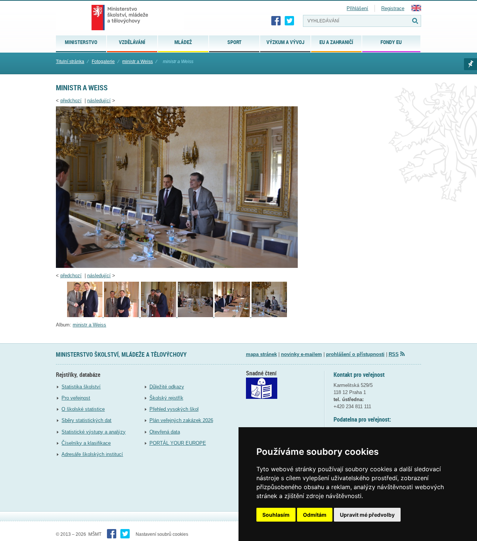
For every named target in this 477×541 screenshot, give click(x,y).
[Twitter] (289, 21)
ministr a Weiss (137, 61)
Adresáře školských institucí (92, 454)
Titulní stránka (70, 61)
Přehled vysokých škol (174, 409)
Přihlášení (357, 8)
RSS (394, 354)
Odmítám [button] (314, 515)
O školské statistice (83, 409)
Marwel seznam (470, 64)
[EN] (416, 9)
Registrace (392, 8)
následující (99, 100)
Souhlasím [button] (276, 515)
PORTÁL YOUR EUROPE (177, 443)
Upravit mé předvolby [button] (367, 515)
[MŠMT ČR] (120, 17)
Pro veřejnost (75, 398)
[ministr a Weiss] (177, 266)
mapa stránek (261, 354)
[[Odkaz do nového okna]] (261, 397)
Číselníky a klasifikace (86, 443)
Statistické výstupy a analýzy (93, 432)
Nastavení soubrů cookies (162, 534)
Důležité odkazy (166, 387)
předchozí (71, 100)
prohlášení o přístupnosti (355, 354)
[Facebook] (276, 21)
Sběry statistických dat (86, 420)
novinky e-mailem (301, 354)
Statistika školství (81, 387)
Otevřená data (164, 432)
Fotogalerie (103, 61)
